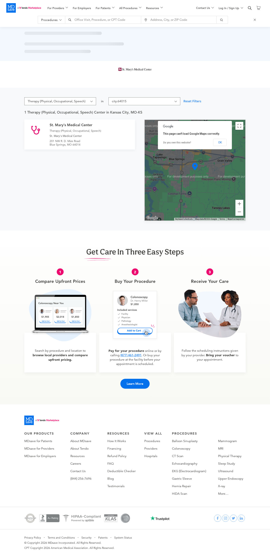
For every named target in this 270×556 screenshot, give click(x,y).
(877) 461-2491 (131, 355)
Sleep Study (226, 464)
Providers (150, 449)
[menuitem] (57, 8)
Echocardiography (184, 464)
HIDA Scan (179, 494)
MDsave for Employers (40, 456)
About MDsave (80, 441)
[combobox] (104, 20)
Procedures (152, 441)
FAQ (110, 464)
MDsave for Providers (39, 449)
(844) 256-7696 (81, 479)
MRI (220, 449)
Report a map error (236, 219)
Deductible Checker (121, 471)
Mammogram (227, 441)
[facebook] (217, 518)
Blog (110, 479)
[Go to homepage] (41, 420)
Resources (77, 456)
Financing (114, 449)
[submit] (222, 20)
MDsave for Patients (38, 441)
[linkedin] (241, 518)
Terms (222, 219)
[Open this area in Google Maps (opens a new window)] (152, 218)
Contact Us (78, 471)
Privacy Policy (32, 537)
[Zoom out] (239, 212)
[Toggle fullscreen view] (239, 126)
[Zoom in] (239, 204)
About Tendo (79, 449)
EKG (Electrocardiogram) (189, 471)
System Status (123, 537)
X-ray (221, 486)
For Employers (82, 8)
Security (86, 537)
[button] (195, 166)
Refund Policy (117, 456)
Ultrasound (225, 471)
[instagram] (225, 518)
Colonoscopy (181, 449)
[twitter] (233, 518)
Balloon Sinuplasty (185, 441)
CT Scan (177, 456)
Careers (75, 464)
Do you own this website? (177, 142)
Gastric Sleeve (182, 479)
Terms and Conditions (61, 537)
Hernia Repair (181, 486)
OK (220, 142)
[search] (250, 8)
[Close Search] (255, 19)
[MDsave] (23, 8)
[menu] (115, 8)
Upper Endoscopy (230, 479)
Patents (103, 537)
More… (223, 494)
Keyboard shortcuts (184, 219)
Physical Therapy (230, 456)
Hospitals (150, 456)
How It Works (116, 441)
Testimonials (116, 486)
